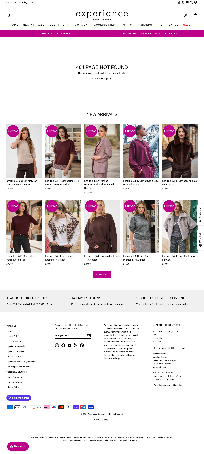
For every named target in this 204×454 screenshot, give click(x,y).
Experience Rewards (15, 346)
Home (14, 25)
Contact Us (11, 2)
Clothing (58, 25)
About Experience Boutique (18, 367)
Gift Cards (169, 25)
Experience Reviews (15, 351)
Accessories (105, 25)
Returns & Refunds (14, 336)
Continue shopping (102, 78)
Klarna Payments (14, 377)
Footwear (81, 25)
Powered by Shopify (102, 419)
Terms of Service (14, 382)
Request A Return (14, 341)
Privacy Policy (12, 387)
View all (102, 274)
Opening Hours (26, 2)
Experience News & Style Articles (21, 361)
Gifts (128, 25)
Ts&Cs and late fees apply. (129, 440)
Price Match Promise (15, 356)
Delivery (10, 331)
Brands (146, 25)
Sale (187, 25)
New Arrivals (34, 25)
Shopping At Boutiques (16, 372)
